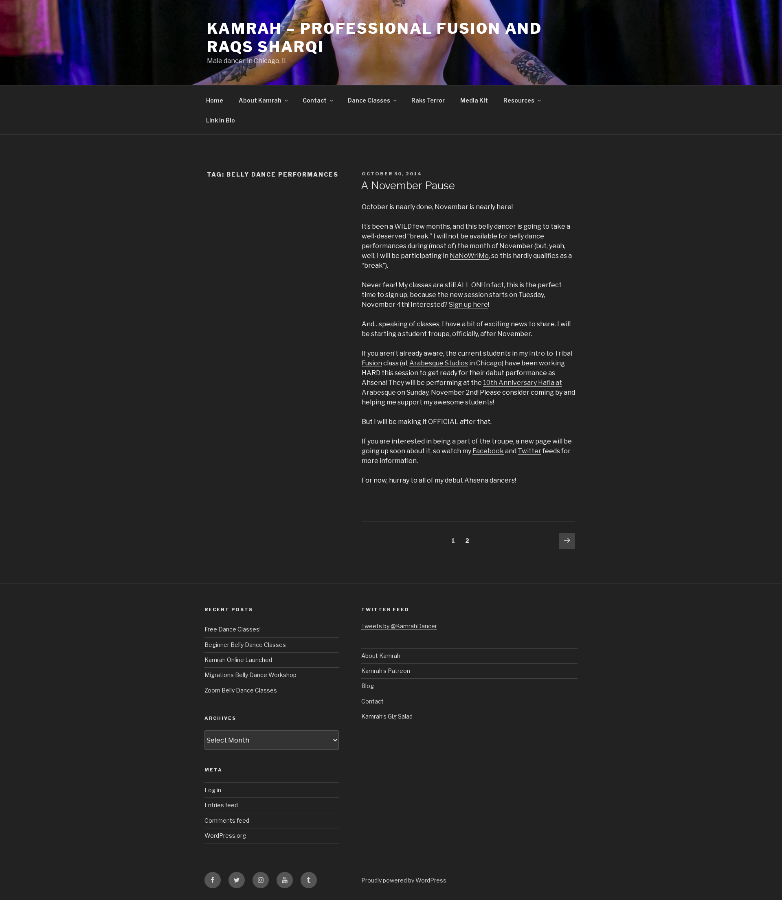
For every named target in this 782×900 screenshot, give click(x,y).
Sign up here (468, 304)
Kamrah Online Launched (238, 659)
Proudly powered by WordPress (403, 880)
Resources (518, 100)
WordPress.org (225, 835)
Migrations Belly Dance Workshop (250, 674)
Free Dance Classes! (232, 629)
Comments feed (226, 820)
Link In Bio (220, 120)
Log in (212, 789)
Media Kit (474, 100)
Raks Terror (428, 100)
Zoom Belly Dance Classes (240, 690)
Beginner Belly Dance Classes (245, 644)
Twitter (529, 451)
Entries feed (221, 805)
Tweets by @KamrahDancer (399, 626)
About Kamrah (260, 100)
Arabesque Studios (438, 363)
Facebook (488, 451)
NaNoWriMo (469, 256)
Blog (367, 685)
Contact (315, 100)
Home (214, 100)
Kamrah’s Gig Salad (387, 716)
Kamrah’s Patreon (385, 670)
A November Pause (408, 185)
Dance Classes (369, 100)
